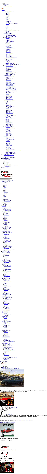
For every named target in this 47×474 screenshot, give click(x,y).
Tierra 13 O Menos (7, 228)
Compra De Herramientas (7, 345)
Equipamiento (6, 332)
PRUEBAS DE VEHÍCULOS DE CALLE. (10, 357)
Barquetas (5, 282)
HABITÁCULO (6, 58)
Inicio (3, 365)
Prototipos (5, 285)
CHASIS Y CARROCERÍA (10, 106)
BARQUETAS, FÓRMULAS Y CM (7, 281)
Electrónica (5, 214)
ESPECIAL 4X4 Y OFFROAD (8, 126)
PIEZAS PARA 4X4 (5, 316)
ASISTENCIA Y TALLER (6, 336)
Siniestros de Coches (5, 367)
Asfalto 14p (5, 223)
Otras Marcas (6, 199)
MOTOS (5, 136)
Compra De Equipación (7, 250)
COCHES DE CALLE (5, 154)
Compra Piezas (6, 335)
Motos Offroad (6, 326)
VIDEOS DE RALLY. (7, 165)
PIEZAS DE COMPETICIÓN (8, 37)
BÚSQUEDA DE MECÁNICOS (11, 36)
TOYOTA (7, 24)
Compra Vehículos (6, 295)
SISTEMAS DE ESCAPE (10, 41)
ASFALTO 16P (8, 51)
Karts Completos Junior (7, 267)
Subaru (5, 189)
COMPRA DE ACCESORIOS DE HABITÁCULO (13, 64)
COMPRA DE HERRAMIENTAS (11, 153)
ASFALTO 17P (8, 52)
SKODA (7, 19)
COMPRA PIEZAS (9, 145)
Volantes (5, 235)
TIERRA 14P (8, 54)
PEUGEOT (7, 12)
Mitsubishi (5, 185)
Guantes (5, 242)
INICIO (3, 10)
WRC (5, 160)
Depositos (5, 217)
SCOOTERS (8, 140)
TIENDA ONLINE (5, 167)
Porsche (5, 187)
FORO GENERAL (7, 159)
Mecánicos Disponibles (7, 209)
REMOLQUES (8, 98)
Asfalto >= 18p (6, 226)
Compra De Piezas (6, 248)
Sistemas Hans (6, 244)
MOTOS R (7, 138)
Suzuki (5, 195)
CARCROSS (8, 114)
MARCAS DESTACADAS (6, 181)
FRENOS (7, 44)
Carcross (5, 298)
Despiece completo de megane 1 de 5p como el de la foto (10, 368)
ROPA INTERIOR (8, 69)
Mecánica (5, 287)
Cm (4, 284)
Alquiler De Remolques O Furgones (9, 341)
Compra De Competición (7, 261)
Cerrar (3, 3)
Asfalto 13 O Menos (7, 222)
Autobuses (5, 338)
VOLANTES (8, 61)
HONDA (7, 25)
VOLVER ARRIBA (3, 450)
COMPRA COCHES (7, 348)
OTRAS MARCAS (9, 29)
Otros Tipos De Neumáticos (8, 232)
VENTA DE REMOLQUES (10, 149)
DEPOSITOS (8, 43)
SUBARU (7, 16)
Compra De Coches (7, 201)
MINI (7, 26)
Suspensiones (6, 218)
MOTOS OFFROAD (9, 137)
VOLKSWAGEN (8, 21)
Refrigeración (6, 213)
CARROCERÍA (8, 42)
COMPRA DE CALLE (9, 84)
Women (9, 414)
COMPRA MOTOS (9, 144)
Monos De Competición (7, 240)
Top (11, 414)
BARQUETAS (8, 101)
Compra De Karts (6, 279)
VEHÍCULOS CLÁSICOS (6, 251)
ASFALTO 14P (8, 49)
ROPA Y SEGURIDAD (7, 65)
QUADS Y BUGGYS (9, 128)
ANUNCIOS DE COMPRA (6, 200)
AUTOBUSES (8, 147)
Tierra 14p (5, 229)
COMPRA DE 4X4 (9, 134)
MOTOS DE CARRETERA (10, 139)
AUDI (7, 28)
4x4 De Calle (6, 315)
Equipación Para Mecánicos (8, 246)
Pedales (5, 236)
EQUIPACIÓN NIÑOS (9, 96)
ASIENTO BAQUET (9, 59)
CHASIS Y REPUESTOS (10, 92)
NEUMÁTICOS (8, 82)
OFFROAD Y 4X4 (9, 56)
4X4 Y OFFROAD (5, 311)
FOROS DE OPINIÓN (5, 158)
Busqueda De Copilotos (7, 207)
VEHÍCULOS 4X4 (5, 312)
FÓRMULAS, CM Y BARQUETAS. (9, 100)
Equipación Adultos (7, 276)
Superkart (5, 268)
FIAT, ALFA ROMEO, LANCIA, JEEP (12, 23)
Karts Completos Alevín (7, 265)
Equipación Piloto (6, 308)
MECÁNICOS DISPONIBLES (10, 35)
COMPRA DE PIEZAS (9, 47)
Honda (5, 196)
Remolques (5, 270)
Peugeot (5, 182)
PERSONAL (4, 205)
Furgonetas (5, 339)
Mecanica (5, 301)
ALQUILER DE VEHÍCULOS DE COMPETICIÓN (12, 30)
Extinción (5, 237)
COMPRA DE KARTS (9, 99)
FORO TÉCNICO (7, 164)
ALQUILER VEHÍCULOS (6, 202)
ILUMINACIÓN (8, 45)
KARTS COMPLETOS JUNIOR (11, 88)
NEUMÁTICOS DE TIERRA (6, 227)
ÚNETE (10, 440)
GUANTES (7, 68)
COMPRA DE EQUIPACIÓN (10, 74)
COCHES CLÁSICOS (7, 75)
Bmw (5, 184)
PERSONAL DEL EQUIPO (8, 33)
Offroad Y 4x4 (6, 230)
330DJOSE (7, 406)
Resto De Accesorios (7, 238)
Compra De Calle (6, 262)
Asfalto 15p (5, 224)
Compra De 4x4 (6, 322)
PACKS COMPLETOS (9, 66)
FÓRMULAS (8, 102)
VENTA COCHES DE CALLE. (9, 155)
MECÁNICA (8, 130)
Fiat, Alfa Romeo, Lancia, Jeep (8, 193)
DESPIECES (8, 141)
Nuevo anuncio (6, 4)
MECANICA (8, 91)
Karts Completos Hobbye (7, 269)
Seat (4, 190)
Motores (5, 212)
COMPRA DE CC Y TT (9, 124)
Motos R (5, 327)
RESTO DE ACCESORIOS (10, 63)
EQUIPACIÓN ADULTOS (10, 95)
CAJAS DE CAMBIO (9, 40)
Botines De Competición (7, 241)
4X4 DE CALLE (8, 129)
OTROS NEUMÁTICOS (6, 231)
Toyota (5, 194)
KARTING (4, 263)
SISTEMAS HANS (9, 71)
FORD (7, 17)
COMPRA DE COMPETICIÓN (10, 83)
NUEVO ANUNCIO (3, 361)
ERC (5, 353)
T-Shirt (6, 414)
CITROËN (7, 13)
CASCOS (7, 70)
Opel (4, 191)
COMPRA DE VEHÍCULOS (10, 152)
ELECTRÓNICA (8, 39)
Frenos (5, 219)
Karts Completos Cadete (7, 266)
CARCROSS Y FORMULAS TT (7, 297)
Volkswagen (6, 192)
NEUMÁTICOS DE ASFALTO (7, 221)
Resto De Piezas (6, 277)
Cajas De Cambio (6, 215)
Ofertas (5, 203)
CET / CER (5, 163)
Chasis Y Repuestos (7, 272)
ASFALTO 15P (8, 50)
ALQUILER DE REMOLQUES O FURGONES (13, 150)
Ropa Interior (6, 243)
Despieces (5, 331)
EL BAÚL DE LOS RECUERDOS (9, 157)
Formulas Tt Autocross (7, 299)
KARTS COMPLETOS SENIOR (11, 89)
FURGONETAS (8, 148)
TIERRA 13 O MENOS (9, 53)
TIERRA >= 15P (8, 55)
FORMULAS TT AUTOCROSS (11, 115)
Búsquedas (5, 204)
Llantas (5, 258)
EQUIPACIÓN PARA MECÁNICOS (11, 72)
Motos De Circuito (6, 325)
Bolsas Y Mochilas (6, 245)
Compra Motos (6, 334)
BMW (7, 15)
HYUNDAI (7, 22)
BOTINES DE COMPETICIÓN (11, 67)
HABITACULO (4, 233)
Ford (4, 186)
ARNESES (7, 60)
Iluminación (5, 220)
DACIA (7, 27)
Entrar (5, 5)
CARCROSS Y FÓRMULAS (6, 296)
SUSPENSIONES (8, 80)
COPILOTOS (4, 206)
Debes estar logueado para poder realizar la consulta (7, 422)
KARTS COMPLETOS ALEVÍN (11, 86)
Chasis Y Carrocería (7, 289)
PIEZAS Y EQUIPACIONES (6, 271)
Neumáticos (5, 259)
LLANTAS (7, 46)
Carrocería (5, 216)
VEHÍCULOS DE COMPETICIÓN (9, 11)
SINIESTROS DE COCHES (8, 156)
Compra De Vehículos (7, 344)
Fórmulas (5, 283)
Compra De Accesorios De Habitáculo (9, 249)
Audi (5, 198)
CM (6, 103)
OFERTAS (7, 31)
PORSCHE (7, 18)
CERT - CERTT (6, 162)
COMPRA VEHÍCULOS (9, 112)
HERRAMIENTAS (9, 151)
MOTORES (7, 38)
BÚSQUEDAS (8, 32)
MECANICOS (4, 208)
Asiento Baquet (6, 234)
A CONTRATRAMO (7, 166)
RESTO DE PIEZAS (9, 97)
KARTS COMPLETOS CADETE (11, 87)
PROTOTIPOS (8, 127)
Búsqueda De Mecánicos (7, 210)
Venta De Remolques (7, 340)
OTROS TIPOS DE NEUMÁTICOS (11, 57)
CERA (5, 161)
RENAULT (7, 14)
